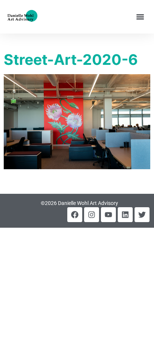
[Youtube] (108, 214)
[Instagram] (91, 214)
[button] (140, 17)
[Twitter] (142, 214)
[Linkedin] (125, 214)
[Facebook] (74, 214)
